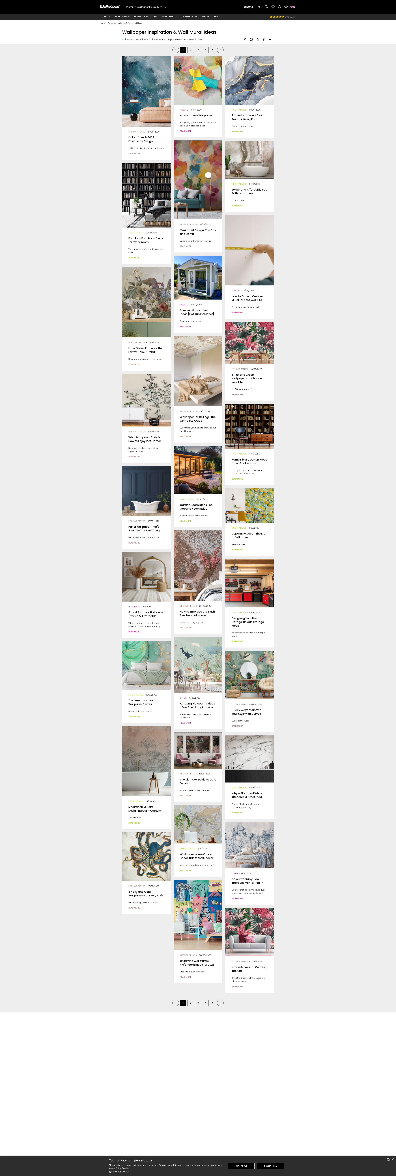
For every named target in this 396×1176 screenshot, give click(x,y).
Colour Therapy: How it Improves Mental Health (247, 881)
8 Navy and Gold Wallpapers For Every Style (145, 893)
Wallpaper (122, 16)
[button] (166, 1172)
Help (217, 16)
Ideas (206, 16)
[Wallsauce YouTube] (270, 41)
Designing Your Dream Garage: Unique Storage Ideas (248, 622)
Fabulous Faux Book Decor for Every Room (146, 240)
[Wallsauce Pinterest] (245, 41)
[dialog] (198, 1166)
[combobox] (388, 1159)
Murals (105, 16)
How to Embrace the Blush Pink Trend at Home (197, 613)
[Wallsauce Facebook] (264, 41)
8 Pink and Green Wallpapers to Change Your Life (247, 378)
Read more (127, 1168)
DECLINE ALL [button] (270, 1166)
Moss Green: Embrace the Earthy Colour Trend (145, 350)
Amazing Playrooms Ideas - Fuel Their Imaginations (197, 705)
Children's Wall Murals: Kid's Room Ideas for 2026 (197, 963)
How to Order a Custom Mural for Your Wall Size (247, 298)
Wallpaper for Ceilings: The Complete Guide (198, 419)
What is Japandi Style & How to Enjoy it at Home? (144, 439)
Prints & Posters (145, 16)
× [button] (392, 1159)
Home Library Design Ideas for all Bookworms (249, 461)
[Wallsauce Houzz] (257, 41)
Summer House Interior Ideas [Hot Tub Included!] (197, 312)
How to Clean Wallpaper (196, 115)
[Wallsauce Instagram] (251, 41)
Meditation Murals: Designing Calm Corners (144, 809)
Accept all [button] (241, 1166)
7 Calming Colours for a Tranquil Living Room (247, 117)
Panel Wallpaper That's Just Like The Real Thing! (144, 528)
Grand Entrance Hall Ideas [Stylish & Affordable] (145, 614)
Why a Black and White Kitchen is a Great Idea (247, 795)
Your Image (169, 16)
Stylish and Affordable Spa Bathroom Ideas (249, 191)
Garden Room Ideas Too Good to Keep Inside (196, 507)
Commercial (190, 16)
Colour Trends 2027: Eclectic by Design (141, 139)
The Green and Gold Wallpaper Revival (141, 702)
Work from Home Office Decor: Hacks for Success (196, 856)
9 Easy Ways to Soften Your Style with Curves (246, 712)
